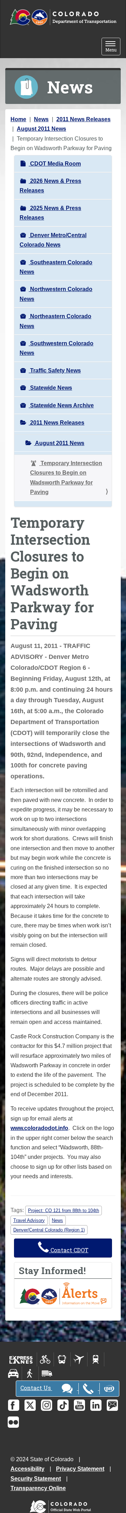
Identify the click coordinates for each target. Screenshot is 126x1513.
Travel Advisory (29, 1220)
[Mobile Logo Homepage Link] (63, 17)
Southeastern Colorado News (56, 267)
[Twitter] (30, 1405)
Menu (112, 47)
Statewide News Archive (61, 405)
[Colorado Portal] (62, 1505)
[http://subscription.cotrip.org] (63, 1293)
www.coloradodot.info (39, 1128)
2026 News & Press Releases (50, 185)
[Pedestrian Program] (30, 1373)
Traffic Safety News (55, 370)
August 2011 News (41, 129)
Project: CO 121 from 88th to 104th (63, 1210)
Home (18, 119)
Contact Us (36, 1387)
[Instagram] (46, 1405)
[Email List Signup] (112, 1405)
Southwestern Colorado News (56, 348)
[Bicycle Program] (45, 1359)
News (41, 119)
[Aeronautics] (79, 1359)
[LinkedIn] (96, 1405)
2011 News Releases (83, 119)
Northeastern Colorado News (55, 321)
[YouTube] (79, 1405)
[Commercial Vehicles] (46, 1373)
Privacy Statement (80, 1469)
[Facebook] (13, 1405)
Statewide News (50, 388)
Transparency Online (38, 1488)
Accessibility (27, 1469)
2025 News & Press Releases (50, 213)
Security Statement (35, 1479)
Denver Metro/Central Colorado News (53, 240)
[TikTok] (63, 1405)
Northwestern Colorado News (56, 294)
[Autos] (13, 1373)
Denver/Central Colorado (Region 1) (49, 1230)
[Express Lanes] (21, 1359)
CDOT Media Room (55, 164)
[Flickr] (13, 1422)
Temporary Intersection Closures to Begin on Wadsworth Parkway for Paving (66, 477)
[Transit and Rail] (62, 1359)
